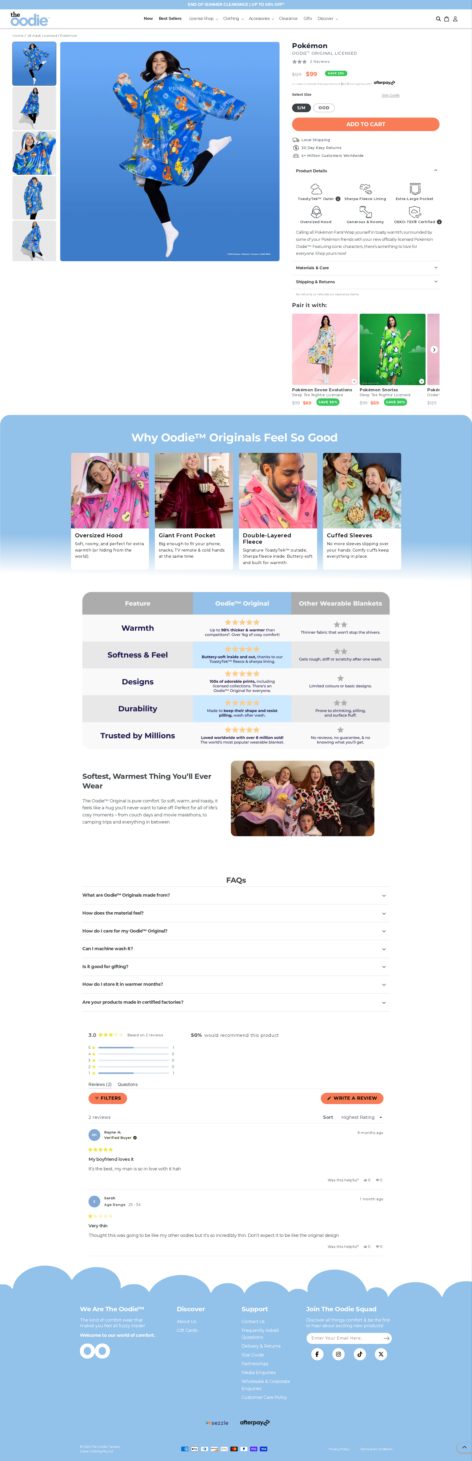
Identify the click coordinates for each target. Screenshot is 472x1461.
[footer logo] (217, 1423)
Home (17, 35)
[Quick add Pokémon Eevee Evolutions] (354, 381)
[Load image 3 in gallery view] (34, 153)
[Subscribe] (386, 1338)
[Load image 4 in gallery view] (34, 198)
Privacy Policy (339, 1449)
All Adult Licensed (42, 35)
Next (434, 349)
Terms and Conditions (376, 1449)
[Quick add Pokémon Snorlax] (421, 381)
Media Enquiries (259, 1372)
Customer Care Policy (264, 1397)
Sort (329, 1117)
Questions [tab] (128, 1085)
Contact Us (253, 1321)
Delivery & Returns (261, 1346)
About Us (186, 1321)
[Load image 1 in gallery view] (34, 64)
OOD (324, 108)
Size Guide (391, 95)
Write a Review (358, 1099)
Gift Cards (187, 1330)
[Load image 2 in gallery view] (34, 108)
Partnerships (255, 1363)
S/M (301, 108)
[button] (203, 18)
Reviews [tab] (100, 1085)
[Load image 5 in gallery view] (34, 242)
